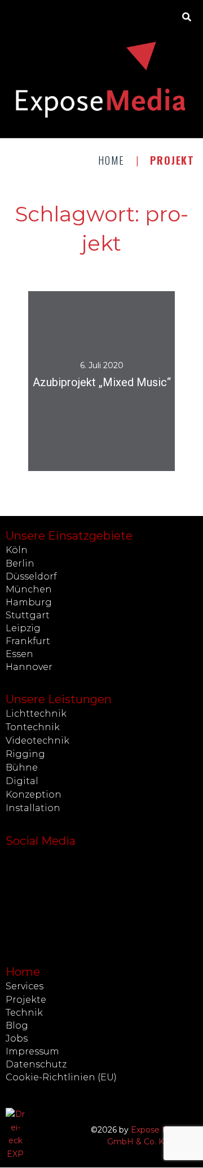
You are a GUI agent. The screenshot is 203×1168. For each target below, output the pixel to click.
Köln (17, 550)
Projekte (26, 999)
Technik (24, 1012)
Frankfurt (28, 641)
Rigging (25, 754)
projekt (101, 413)
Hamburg (29, 602)
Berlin (20, 563)
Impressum (32, 1051)
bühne (72, 413)
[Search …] (187, 17)
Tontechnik (33, 727)
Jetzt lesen (101, 402)
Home (111, 160)
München (29, 589)
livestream (145, 413)
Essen (19, 654)
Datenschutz (36, 1064)
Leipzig (23, 628)
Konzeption (33, 794)
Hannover (29, 667)
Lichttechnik (36, 713)
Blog (17, 1025)
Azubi (44, 413)
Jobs (17, 1038)
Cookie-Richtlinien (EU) (61, 1077)
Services (24, 986)
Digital (22, 781)
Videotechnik (37, 740)
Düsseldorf (31, 576)
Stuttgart (28, 615)
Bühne (22, 767)
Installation (33, 808)
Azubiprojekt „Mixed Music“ (102, 382)
